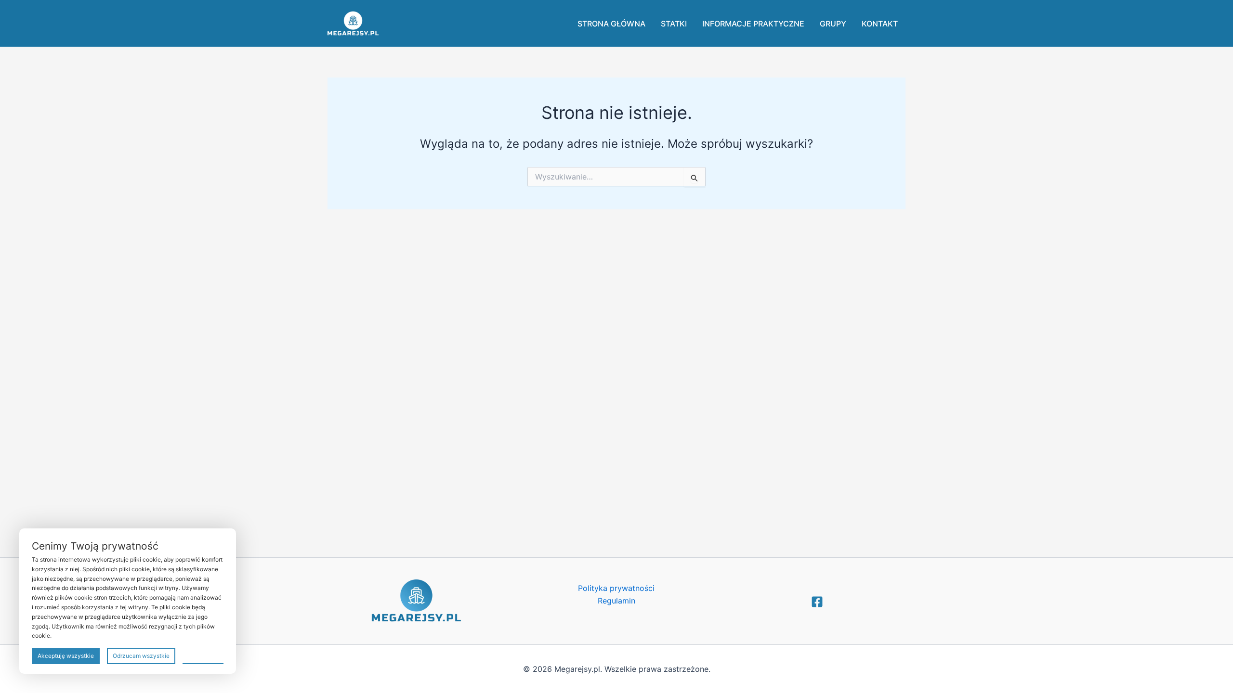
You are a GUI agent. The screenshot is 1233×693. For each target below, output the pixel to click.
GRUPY (833, 23)
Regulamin (616, 600)
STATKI (674, 23)
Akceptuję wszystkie (66, 655)
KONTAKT (880, 23)
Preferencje (203, 655)
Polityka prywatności (616, 588)
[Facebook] (817, 602)
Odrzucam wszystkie (141, 655)
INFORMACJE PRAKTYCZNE (753, 23)
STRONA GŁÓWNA (611, 23)
